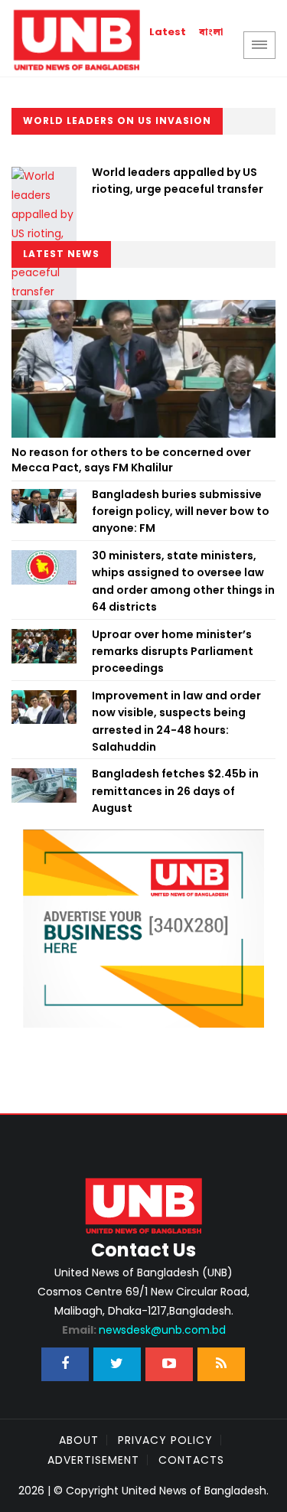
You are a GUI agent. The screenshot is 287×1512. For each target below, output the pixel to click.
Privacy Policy (165, 1440)
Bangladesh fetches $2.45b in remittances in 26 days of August (175, 791)
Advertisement (93, 1460)
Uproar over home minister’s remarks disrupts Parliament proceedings (172, 651)
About (79, 1440)
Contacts (191, 1460)
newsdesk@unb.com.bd (144, 1330)
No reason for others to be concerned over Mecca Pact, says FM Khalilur (131, 460)
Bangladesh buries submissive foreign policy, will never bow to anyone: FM (180, 511)
